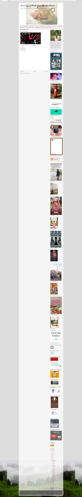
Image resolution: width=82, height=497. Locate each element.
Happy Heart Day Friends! (53, 467)
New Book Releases (38, 27)
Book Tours (36, 26)
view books (60, 161)
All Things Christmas (45, 27)
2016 (52, 483)
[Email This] (32, 45)
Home (21, 26)
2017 (52, 482)
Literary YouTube (28, 27)
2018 (52, 481)
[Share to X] (34, 45)
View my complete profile (53, 50)
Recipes (50, 27)
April (52, 457)
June (52, 455)
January (53, 476)
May (52, 456)
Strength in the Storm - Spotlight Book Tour (53, 474)
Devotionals (54, 26)
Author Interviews (25, 26)
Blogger (45, 493)
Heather (54, 158)
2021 (52, 477)
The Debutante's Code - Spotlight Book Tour (53, 464)
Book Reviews (31, 26)
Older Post (46, 71)
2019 (52, 480)
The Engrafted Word (42, 26)
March (53, 458)
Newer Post (22, 71)
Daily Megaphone (48, 26)
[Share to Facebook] (35, 45)
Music (33, 27)
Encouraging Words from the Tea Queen (37, 5)
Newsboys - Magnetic (53, 471)
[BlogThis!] (33, 45)
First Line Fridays (59, 26)
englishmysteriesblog (54, 41)
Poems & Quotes (22, 27)
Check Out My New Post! (53, 461)
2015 (52, 484)
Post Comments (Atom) (26, 73)
